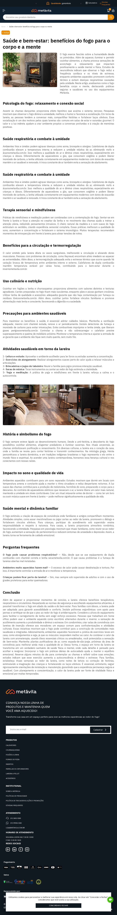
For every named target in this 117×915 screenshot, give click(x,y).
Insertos (9, 764)
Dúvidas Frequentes (14, 805)
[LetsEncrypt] (30, 882)
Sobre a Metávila (13, 791)
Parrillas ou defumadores (17, 769)
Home (3, 26)
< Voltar (5, 32)
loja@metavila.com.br (15, 828)
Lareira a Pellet (12, 773)
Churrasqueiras (13, 750)
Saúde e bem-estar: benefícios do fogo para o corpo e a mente (30, 26)
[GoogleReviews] (20, 882)
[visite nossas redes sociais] (8, 849)
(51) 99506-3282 (16, 823)
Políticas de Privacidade (16, 796)
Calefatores (11, 745)
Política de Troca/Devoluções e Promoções (25, 801)
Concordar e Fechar (58, 905)
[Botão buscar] (111, 17)
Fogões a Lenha (12, 755)
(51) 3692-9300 (15, 818)
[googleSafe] (8, 882)
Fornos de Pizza (12, 759)
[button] (36, 3)
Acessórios (10, 778)
